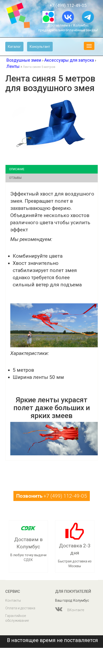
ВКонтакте (75, 610)
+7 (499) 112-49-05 (68, 5)
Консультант (40, 47)
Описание (16, 169)
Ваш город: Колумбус (72, 600)
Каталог (14, 47)
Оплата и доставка (20, 608)
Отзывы (15, 178)
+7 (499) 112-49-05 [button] (51, 496)
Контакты (13, 600)
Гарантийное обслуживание (17, 618)
